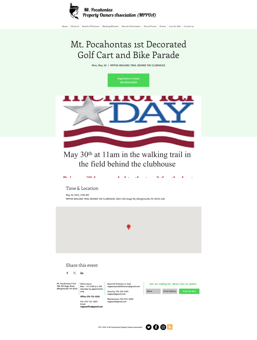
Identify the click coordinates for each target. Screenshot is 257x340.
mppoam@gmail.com (117, 301)
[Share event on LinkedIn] (81, 273)
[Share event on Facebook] (67, 273)
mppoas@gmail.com (116, 294)
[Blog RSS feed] (170, 327)
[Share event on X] (74, 273)
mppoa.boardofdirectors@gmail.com (123, 286)
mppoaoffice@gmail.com (91, 306)
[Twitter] (149, 327)
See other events (128, 82)
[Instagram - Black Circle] (163, 327)
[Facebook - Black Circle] (156, 327)
